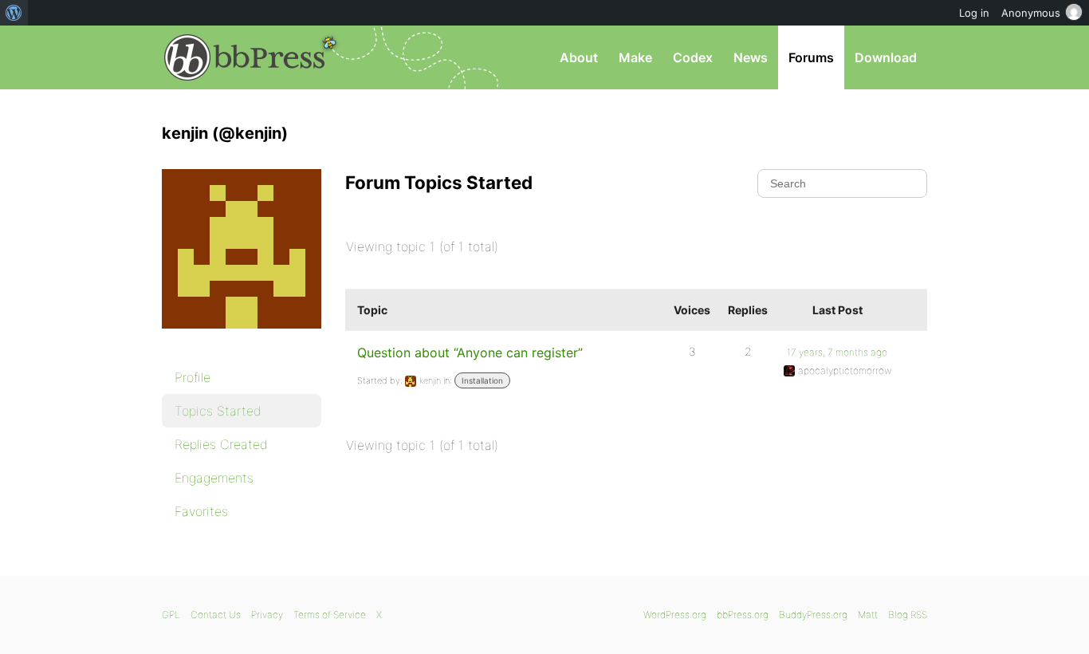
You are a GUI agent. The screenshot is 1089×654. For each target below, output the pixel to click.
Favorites (201, 511)
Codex (693, 57)
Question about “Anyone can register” (470, 352)
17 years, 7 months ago (837, 352)
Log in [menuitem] (974, 12)
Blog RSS (907, 615)
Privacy (267, 615)
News (750, 57)
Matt (868, 615)
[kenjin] (241, 340)
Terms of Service (329, 615)
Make (635, 57)
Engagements (214, 478)
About (579, 57)
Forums (811, 57)
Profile (192, 377)
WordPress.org (674, 615)
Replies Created (221, 444)
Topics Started (218, 411)
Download (886, 57)
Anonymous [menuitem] (1030, 12)
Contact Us (216, 615)
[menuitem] (14, 13)
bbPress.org (245, 57)
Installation (482, 380)
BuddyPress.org (813, 615)
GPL (171, 615)
